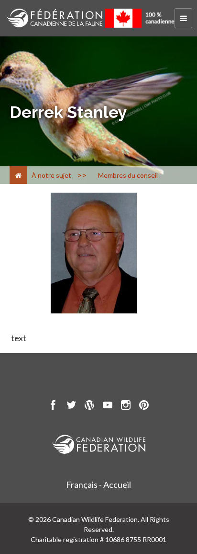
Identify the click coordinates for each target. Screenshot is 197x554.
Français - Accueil (98, 484)
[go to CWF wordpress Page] (89, 406)
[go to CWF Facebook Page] (53, 406)
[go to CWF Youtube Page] (107, 406)
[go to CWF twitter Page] (71, 406)
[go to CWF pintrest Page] (144, 406)
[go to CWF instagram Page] (126, 406)
